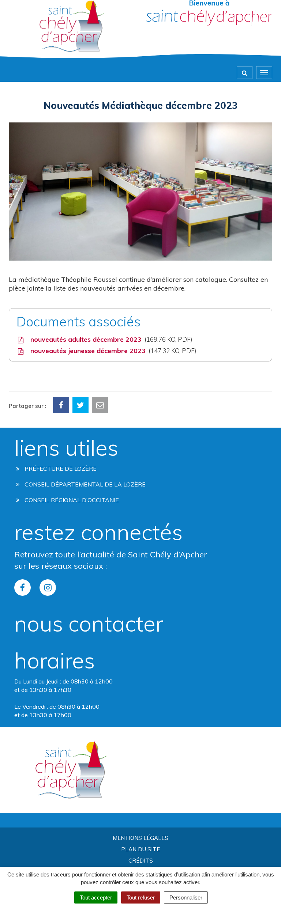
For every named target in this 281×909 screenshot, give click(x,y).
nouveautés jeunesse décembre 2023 (112, 350)
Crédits (140, 860)
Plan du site (140, 849)
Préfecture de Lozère (60, 468)
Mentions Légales (140, 837)
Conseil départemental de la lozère (84, 484)
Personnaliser (185, 897)
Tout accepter (96, 897)
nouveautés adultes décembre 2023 (110, 339)
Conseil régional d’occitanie (71, 500)
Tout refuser (141, 897)
